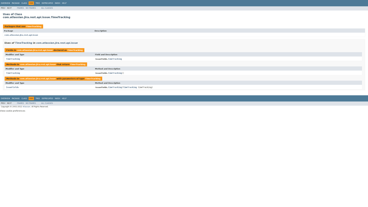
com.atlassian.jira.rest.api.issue (21, 35)
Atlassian (26, 107)
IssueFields (12, 87)
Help (64, 3)
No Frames (31, 8)
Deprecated (47, 3)
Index (57, 3)
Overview (5, 3)
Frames (20, 8)
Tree (38, 3)
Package (16, 3)
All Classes (47, 8)
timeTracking (115, 59)
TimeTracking (33, 26)
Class (24, 3)
